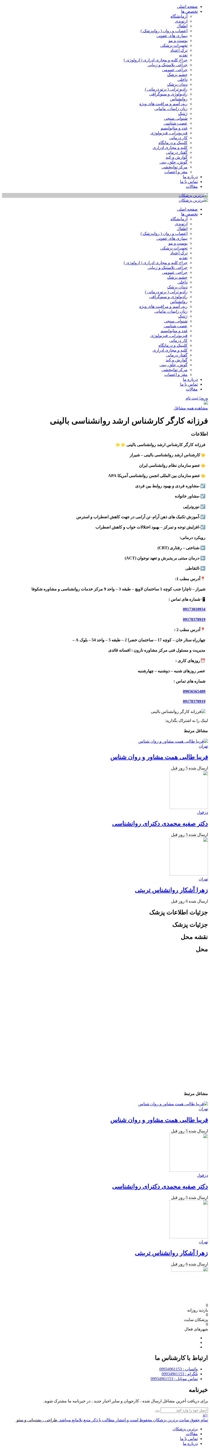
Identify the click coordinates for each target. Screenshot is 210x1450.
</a (205, 1415)
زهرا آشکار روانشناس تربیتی (171, 890)
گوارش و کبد (176, 157)
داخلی (182, 79)
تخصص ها (189, 11)
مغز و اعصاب (175, 172)
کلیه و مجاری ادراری (170, 147)
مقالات (192, 186)
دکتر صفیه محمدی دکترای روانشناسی (160, 823)
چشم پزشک (177, 74)
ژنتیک (182, 113)
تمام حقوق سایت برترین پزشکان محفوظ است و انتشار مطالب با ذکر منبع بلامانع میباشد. (133, 1420)
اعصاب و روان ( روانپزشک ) (164, 31)
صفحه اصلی (187, 6)
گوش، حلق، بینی (173, 162)
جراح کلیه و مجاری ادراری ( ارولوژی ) (155, 60)
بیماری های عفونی (171, 36)
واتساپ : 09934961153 (178, 1369)
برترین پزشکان (185, 1429)
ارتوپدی (181, 21)
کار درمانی (178, 138)
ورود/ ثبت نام (197, 398)
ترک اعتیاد (178, 50)
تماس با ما (189, 181)
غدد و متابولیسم (174, 128)
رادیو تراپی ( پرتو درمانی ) (166, 89)
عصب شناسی (175, 123)
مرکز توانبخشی (174, 167)
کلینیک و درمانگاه (173, 142)
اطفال (182, 26)
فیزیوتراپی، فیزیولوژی (168, 133)
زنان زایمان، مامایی (170, 108)
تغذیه (183, 55)
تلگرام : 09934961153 (180, 1374)
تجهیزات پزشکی (173, 45)
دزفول (202, 812)
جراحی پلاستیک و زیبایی (167, 65)
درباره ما (190, 177)
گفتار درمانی (176, 152)
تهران (203, 746)
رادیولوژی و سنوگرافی (168, 94)
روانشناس (178, 99)
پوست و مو (178, 40)
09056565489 (194, 691)
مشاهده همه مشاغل (191, 408)
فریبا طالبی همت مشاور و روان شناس (159, 757)
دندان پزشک (177, 84)
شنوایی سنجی (175, 118)
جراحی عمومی (174, 70)
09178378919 (194, 619)
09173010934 (194, 609)
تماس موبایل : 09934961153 (174, 1379)
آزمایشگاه (179, 16)
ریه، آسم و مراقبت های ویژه (163, 104)
